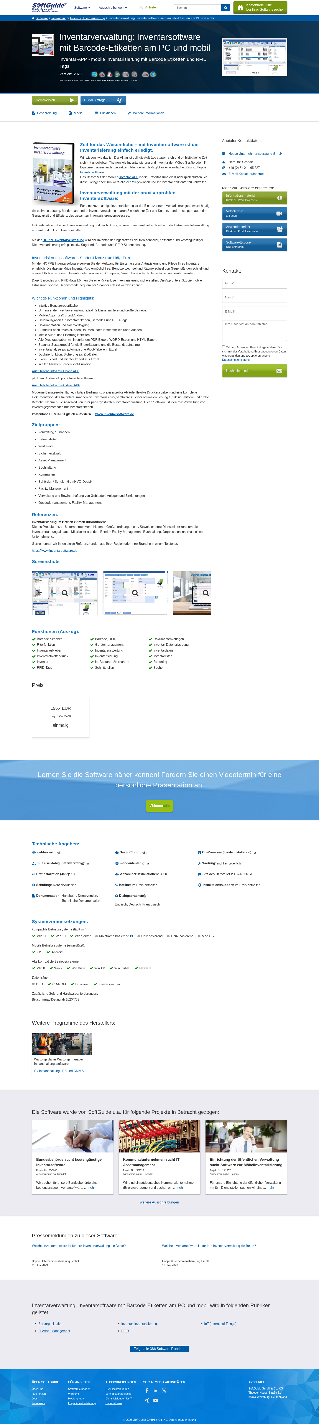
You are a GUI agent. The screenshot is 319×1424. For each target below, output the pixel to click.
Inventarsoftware (92, 172)
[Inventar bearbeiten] (135, 593)
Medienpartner (77, 1398)
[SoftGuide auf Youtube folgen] (155, 1400)
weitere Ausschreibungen (159, 1202)
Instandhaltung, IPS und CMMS (61, 1071)
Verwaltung (59, 18)
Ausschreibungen (111, 7)
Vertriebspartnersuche (118, 1393)
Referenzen (39, 1393)
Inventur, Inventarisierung (87, 18)
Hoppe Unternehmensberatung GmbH (256, 153)
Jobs (35, 1398)
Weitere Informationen (148, 113)
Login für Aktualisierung (82, 1403)
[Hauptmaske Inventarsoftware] (64, 593)
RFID (125, 1331)
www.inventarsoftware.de (114, 414)
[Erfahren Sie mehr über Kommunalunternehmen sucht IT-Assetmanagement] (159, 1157)
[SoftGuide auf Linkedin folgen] (155, 1390)
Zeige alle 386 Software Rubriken (159, 1349)
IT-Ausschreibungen (117, 1389)
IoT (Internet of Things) (220, 1323)
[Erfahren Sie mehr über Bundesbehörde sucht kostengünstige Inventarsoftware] (72, 1157)
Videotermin (159, 806)
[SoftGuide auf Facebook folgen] (147, 1390)
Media (78, 113)
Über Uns (37, 1389)
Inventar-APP (128, 177)
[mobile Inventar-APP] (205, 593)
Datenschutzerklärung (236, 359)
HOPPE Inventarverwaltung (63, 240)
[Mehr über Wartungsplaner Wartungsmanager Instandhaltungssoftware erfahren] (62, 1054)
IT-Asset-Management (54, 1331)
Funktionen (108, 113)
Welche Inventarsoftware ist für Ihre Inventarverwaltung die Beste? (79, 1246)
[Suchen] (225, 7)
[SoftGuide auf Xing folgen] (147, 1400)
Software (80, 7)
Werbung (73, 1393)
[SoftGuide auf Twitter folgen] (164, 1390)
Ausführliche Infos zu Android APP (56, 385)
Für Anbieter (148, 7)
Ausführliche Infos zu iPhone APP (55, 371)
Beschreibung (47, 113)
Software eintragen (79, 1389)
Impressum (38, 1403)
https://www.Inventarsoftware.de (54, 550)
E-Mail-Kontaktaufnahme (246, 174)
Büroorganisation (50, 1323)
